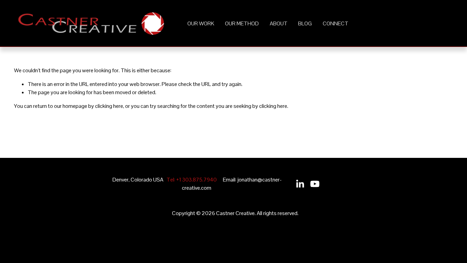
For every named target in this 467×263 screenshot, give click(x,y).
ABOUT (279, 23)
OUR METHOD (242, 23)
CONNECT (335, 23)
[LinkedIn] (300, 184)
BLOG (305, 23)
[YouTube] (315, 184)
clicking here (109, 106)
